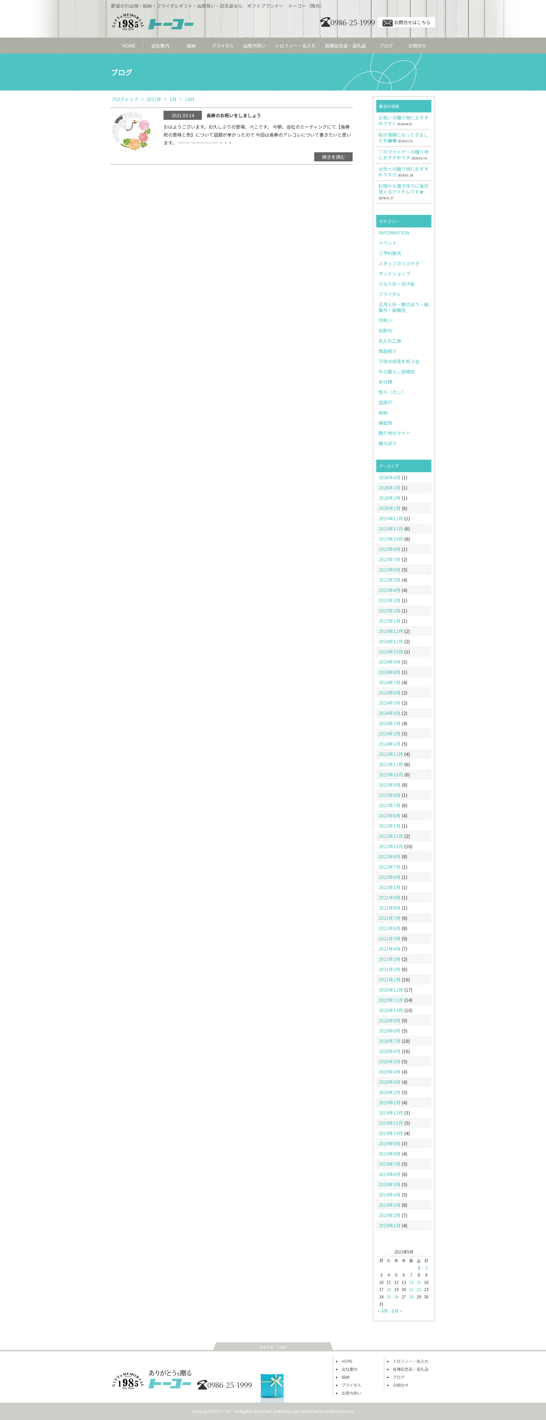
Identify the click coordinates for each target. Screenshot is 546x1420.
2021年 (153, 99)
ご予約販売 (390, 253)
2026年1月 (389, 508)
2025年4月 (389, 590)
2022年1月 (389, 887)
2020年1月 (389, 1102)
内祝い (385, 320)
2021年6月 (389, 928)
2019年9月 (389, 1143)
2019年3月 (389, 1204)
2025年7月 (389, 559)
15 (419, 1282)
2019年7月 (389, 1163)
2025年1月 (389, 620)
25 (388, 1297)
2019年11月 (391, 1122)
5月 (173, 99)
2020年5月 (389, 1061)
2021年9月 (389, 897)
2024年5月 (389, 702)
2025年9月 (389, 549)
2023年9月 (389, 784)
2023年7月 (389, 805)
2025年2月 (389, 610)
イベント (388, 242)
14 (411, 1282)
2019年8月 (389, 1153)
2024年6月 (389, 692)
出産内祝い (254, 45)
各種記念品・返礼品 (345, 45)
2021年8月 (389, 907)
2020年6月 (389, 1051)
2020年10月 (391, 1010)
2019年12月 (391, 1112)
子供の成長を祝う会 (399, 361)
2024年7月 (389, 682)
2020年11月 (391, 999)
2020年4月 (389, 1071)
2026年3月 (389, 487)
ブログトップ (124, 99)
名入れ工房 (390, 340)
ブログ (386, 45)
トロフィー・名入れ (295, 45)
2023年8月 (389, 795)
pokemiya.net (286, 1411)
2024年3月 (389, 723)
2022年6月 (389, 877)
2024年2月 (389, 733)
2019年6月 (389, 1174)
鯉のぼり (388, 443)
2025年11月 (391, 528)
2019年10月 (391, 1133)
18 (388, 1289)
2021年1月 (389, 979)
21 (411, 1289)
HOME (128, 45)
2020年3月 (389, 1081)
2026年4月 (389, 477)
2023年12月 (391, 754)
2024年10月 (391, 651)
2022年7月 (389, 866)
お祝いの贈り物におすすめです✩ (404, 120)
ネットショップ (394, 273)
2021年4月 (389, 948)
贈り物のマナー (394, 433)
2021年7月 (389, 918)
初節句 (385, 330)
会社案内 (160, 45)
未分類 (385, 381)
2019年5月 (389, 1184)
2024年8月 (389, 672)
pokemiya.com (340, 1411)
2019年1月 (389, 1225)
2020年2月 (389, 1092)
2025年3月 (389, 600)
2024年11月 (391, 641)
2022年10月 (391, 846)
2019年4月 (389, 1194)
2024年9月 (389, 661)
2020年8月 (389, 1030)
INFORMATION (394, 232)
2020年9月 (389, 1020)
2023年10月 (391, 774)
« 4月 (383, 1310)
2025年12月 (391, 518)
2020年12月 (391, 989)
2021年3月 (389, 958)
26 (396, 1297)
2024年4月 (389, 713)
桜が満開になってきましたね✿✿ (403, 137)
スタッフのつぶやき (399, 263)
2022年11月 (391, 836)
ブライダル (223, 45)
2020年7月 (389, 1040)
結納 (191, 45)
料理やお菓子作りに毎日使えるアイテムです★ (404, 188)
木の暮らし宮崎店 (397, 371)
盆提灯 (385, 402)
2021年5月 (389, 938)
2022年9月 (389, 856)
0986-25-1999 (352, 22)
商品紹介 (388, 351)
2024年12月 (391, 631)
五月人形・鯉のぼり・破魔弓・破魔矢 (404, 307)
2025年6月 (389, 569)
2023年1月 (389, 825)
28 (411, 1297)
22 (419, 1289)
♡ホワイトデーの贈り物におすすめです (404, 154)
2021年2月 (389, 969)
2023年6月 (389, 815)
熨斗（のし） (392, 392)
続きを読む (333, 156)
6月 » (397, 1310)
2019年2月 (389, 1215)
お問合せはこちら (412, 22)
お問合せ (417, 45)
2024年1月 (389, 743)
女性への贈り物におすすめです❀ (404, 171)
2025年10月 (391, 538)
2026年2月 (389, 497)
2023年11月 (391, 764)
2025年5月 (389, 579)
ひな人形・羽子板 (397, 283)
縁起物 (385, 422)
